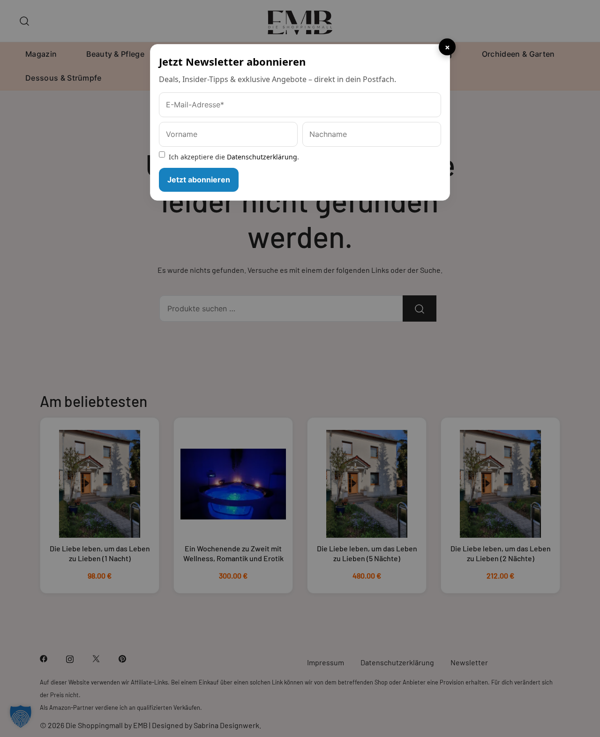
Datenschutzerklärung (262, 156)
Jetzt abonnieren (198, 179)
